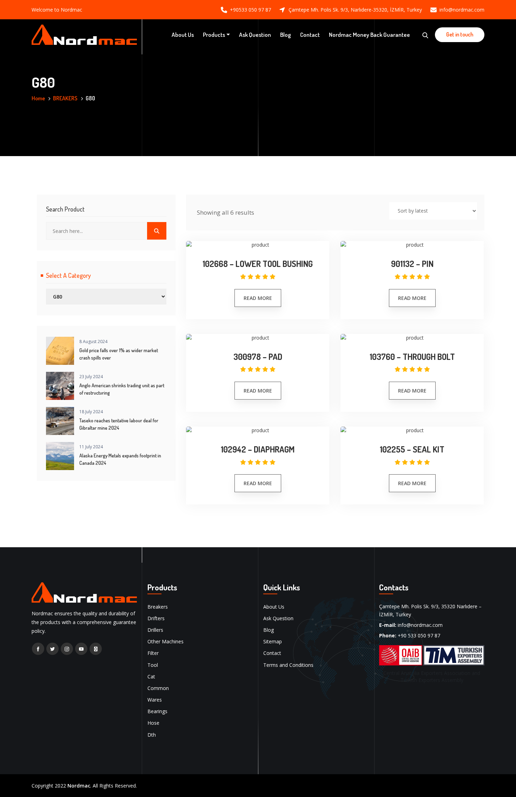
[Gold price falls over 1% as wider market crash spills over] (60, 351)
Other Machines (165, 641)
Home (38, 98)
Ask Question (255, 34)
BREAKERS (65, 98)
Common (158, 688)
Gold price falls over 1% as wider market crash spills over (118, 354)
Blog (285, 34)
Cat (151, 676)
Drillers (155, 630)
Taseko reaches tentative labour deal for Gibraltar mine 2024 (118, 424)
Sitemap (272, 641)
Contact (310, 34)
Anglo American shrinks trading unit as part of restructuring (121, 389)
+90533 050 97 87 (250, 9)
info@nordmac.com (461, 9)
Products (214, 34)
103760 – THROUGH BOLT (412, 357)
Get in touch (459, 34)
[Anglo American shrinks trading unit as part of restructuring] (60, 386)
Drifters (156, 618)
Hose (153, 722)
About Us (183, 34)
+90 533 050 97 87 (419, 635)
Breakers (157, 606)
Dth (151, 734)
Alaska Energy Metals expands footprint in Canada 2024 (120, 459)
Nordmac (78, 785)
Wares (154, 699)
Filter (153, 653)
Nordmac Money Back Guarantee (369, 34)
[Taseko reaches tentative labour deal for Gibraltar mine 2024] (60, 421)
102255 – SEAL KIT (412, 449)
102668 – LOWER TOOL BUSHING (258, 264)
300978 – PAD (257, 357)
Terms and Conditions (288, 665)
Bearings (157, 711)
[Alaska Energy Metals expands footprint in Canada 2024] (60, 456)
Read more (258, 298)
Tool (152, 665)
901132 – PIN (412, 264)
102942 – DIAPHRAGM (258, 449)
